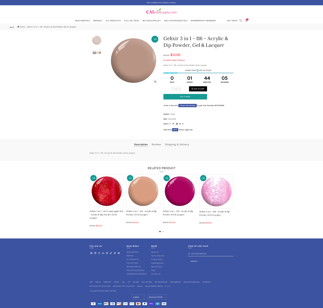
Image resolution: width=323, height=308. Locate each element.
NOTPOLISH (207, 282)
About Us (155, 252)
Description (141, 144)
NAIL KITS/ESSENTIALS (175, 20)
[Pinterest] (107, 254)
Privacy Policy (157, 259)
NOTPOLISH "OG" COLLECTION (123, 286)
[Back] (12, 26)
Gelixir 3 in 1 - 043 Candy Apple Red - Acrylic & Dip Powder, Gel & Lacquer (106, 214)
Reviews (156, 144)
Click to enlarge (155, 81)
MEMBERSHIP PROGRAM (203, 20)
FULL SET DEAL (131, 20)
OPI (129, 282)
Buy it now (185, 97)
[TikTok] (111, 254)
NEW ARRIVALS (82, 20)
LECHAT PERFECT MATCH (154, 286)
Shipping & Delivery (177, 144)
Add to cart (199, 89)
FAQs (153, 270)
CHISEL (116, 282)
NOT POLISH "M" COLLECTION (100, 286)
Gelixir (172, 114)
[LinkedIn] (103, 254)
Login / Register (232, 20)
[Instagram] (99, 254)
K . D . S (167, 286)
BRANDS (97, 20)
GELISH (139, 286)
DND (91, 282)
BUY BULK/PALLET (152, 20)
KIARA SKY (107, 282)
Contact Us (155, 274)
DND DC (98, 282)
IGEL (123, 282)
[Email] (91, 254)
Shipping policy (157, 263)
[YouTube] (118, 254)
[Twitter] (115, 254)
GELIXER (136, 282)
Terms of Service (157, 256)
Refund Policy (156, 267)
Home (22, 27)
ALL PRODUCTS (113, 20)
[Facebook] (95, 254)
